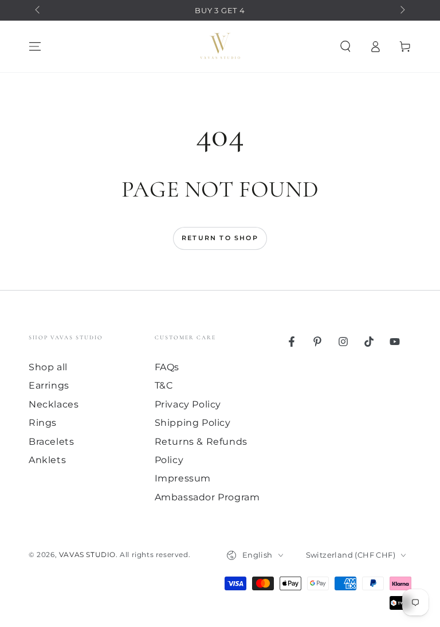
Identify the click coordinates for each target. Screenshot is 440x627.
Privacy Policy (188, 404)
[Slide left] (38, 10)
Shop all (48, 367)
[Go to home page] (220, 46)
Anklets (47, 459)
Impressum (183, 478)
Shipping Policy (193, 422)
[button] (345, 46)
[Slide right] (401, 10)
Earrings (49, 385)
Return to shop (220, 238)
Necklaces (53, 404)
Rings (43, 422)
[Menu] (35, 46)
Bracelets (51, 441)
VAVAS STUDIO (87, 554)
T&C (164, 385)
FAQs (167, 367)
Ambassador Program (207, 497)
